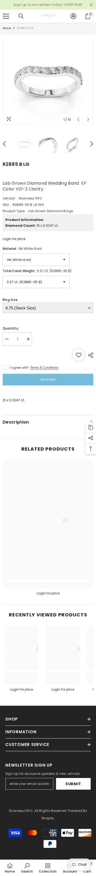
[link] (48, 585)
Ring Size (10, 299)
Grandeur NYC (30, 198)
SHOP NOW (74, 4)
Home (7, 28)
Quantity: (11, 328)
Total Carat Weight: (37, 271)
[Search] (21, 16)
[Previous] (78, 119)
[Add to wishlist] (78, 355)
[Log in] (73, 16)
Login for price (14, 239)
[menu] (6, 16)
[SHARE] (89, 355)
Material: (22, 248)
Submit (73, 783)
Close (91, 5)
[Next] (88, 119)
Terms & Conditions (44, 368)
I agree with (19, 367)
